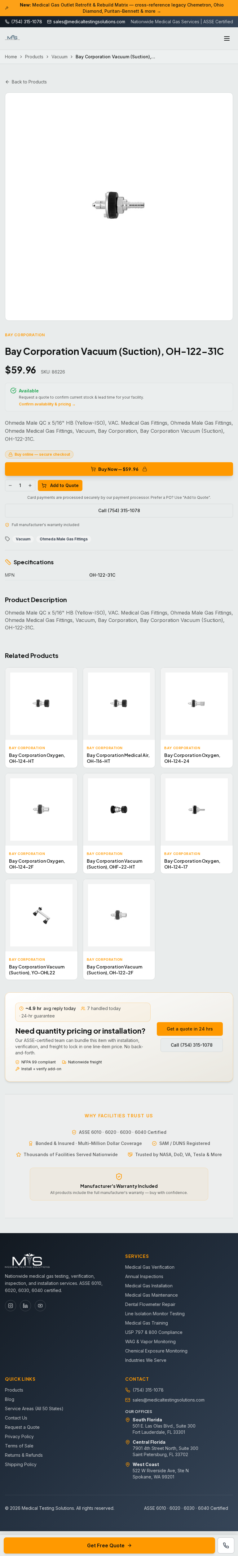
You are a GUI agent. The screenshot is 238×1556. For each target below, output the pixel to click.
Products (34, 56)
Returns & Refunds (24, 1455)
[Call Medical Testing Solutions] (226, 1545)
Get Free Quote (106, 1545)
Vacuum (59, 56)
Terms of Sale (19, 1445)
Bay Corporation (25, 335)
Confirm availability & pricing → (47, 404)
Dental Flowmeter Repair (150, 1304)
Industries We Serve (145, 1360)
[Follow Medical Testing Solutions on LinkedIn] (25, 1305)
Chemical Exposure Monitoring (156, 1350)
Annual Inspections (144, 1276)
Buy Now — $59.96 (118, 469)
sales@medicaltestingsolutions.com (169, 1399)
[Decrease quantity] (10, 485)
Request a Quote (22, 1427)
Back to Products (29, 81)
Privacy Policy (19, 1436)
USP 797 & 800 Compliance (154, 1332)
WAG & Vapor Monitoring (150, 1341)
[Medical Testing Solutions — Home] (12, 38)
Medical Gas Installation (149, 1285)
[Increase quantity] (30, 485)
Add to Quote (64, 485)
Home (11, 56)
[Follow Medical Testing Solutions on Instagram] (10, 1305)
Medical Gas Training (146, 1323)
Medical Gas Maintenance (151, 1295)
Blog (9, 1399)
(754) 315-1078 (148, 1390)
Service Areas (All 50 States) (34, 1408)
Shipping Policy (21, 1464)
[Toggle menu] (227, 38)
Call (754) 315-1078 (119, 510)
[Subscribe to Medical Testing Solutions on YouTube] (40, 1305)
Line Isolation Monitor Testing (155, 1313)
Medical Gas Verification (149, 1267)
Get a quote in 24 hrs (190, 1028)
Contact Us (16, 1417)
